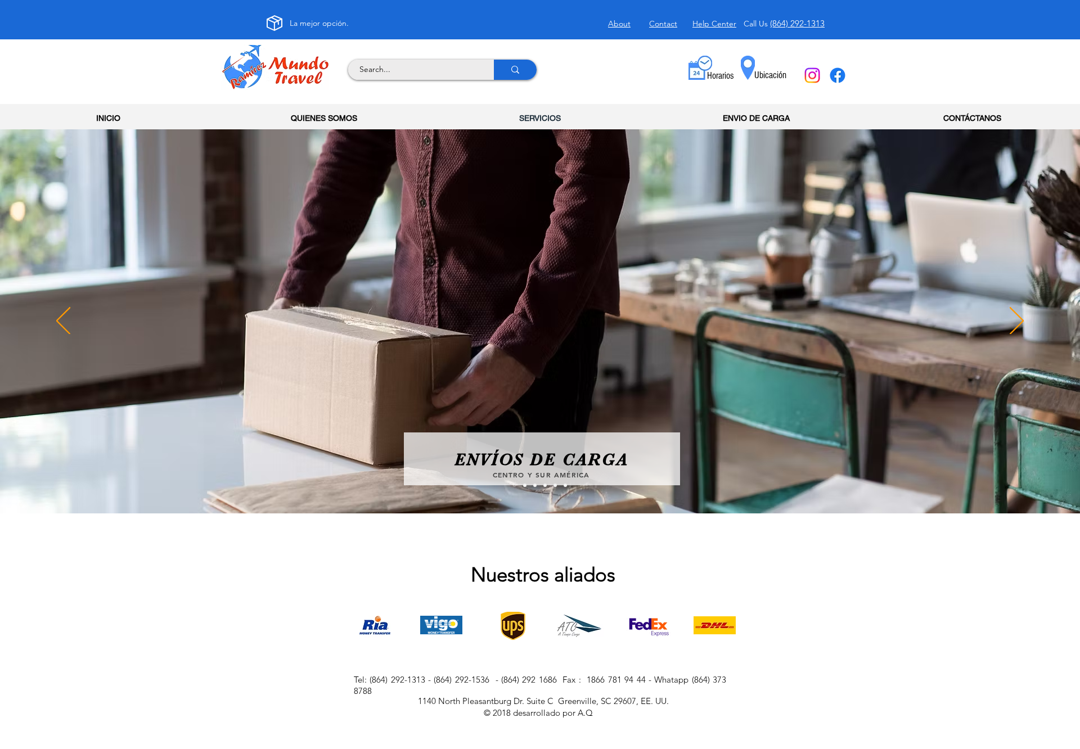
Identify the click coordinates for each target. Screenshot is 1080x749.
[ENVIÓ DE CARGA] (514, 485)
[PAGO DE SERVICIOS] (535, 485)
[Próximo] (1017, 321)
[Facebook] (837, 75)
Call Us (757, 24)
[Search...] (515, 70)
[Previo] (63, 321)
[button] (720, 76)
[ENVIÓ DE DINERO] (524, 485)
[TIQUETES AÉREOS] (565, 485)
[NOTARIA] (545, 485)
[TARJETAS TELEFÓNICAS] (555, 485)
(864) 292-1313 (797, 23)
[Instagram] (812, 75)
